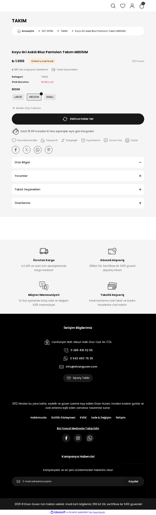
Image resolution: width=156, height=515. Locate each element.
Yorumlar (21, 176)
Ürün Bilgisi (22, 162)
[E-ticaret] (77, 512)
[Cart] (141, 5)
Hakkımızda (38, 417)
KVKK (83, 417)
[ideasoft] (58, 512)
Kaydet (133, 481)
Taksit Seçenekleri (27, 189)
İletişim (121, 417)
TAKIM (19, 21)
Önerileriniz (22, 203)
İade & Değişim (101, 417)
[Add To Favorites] (24, 140)
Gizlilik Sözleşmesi (63, 417)
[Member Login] (132, 5)
